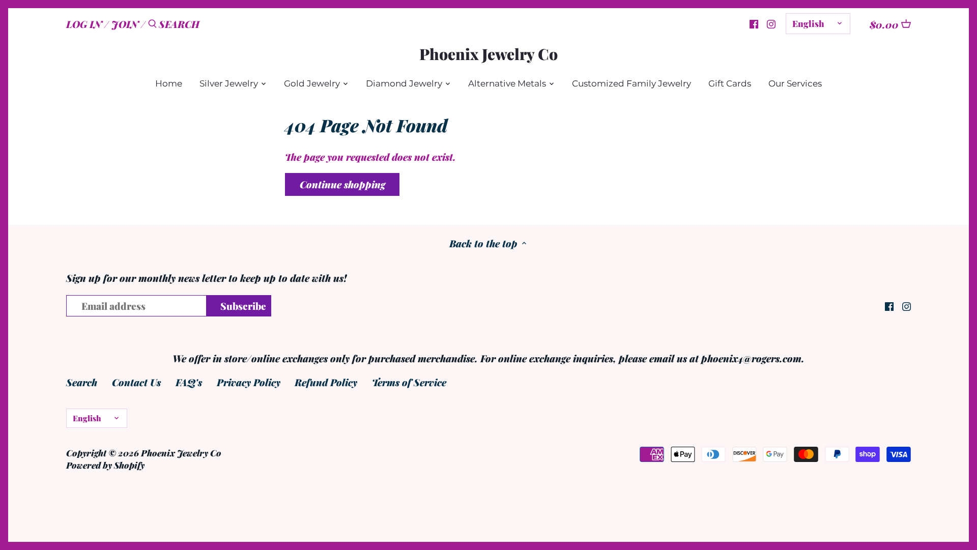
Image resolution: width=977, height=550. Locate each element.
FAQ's (189, 382)
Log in (84, 24)
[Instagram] (771, 23)
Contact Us (136, 382)
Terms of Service (409, 382)
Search (81, 382)
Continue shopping (342, 184)
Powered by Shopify (105, 465)
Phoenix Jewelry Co (488, 54)
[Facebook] (754, 23)
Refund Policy (326, 382)
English (808, 23)
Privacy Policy (248, 382)
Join (124, 24)
